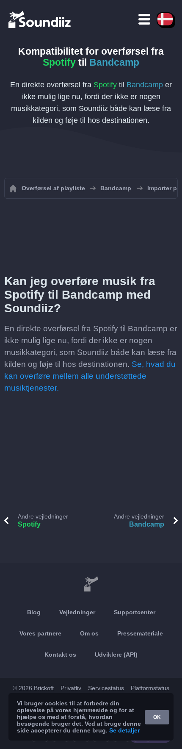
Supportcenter (134, 612)
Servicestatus (106, 688)
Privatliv (71, 688)
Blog (34, 612)
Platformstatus (150, 688)
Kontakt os (60, 654)
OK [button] (157, 717)
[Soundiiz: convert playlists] (91, 584)
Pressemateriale (140, 633)
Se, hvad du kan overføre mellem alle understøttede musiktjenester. (90, 376)
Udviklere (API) (116, 654)
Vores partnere (40, 633)
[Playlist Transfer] (40, 19)
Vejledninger (77, 612)
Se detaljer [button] (124, 730)
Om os (89, 633)
